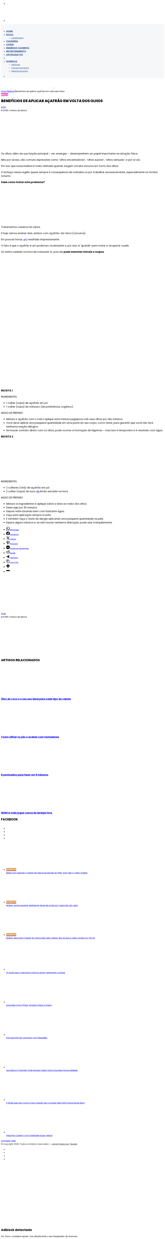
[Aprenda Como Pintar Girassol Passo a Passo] (31, 1002)
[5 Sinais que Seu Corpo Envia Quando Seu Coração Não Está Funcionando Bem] (31, 1099)
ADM (3, 107)
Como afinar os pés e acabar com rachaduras (30, 737)
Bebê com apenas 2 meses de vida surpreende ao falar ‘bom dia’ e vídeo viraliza (46, 872)
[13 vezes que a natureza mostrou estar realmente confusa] (31, 969)
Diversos (11, 61)
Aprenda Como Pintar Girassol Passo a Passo (29, 1005)
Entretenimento (16, 51)
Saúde (10, 44)
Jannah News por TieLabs (64, 1144)
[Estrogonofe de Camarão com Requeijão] (31, 1034)
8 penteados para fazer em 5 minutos (24, 775)
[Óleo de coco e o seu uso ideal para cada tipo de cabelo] (26, 693)
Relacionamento (19, 71)
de (38, 491)
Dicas (9, 34)
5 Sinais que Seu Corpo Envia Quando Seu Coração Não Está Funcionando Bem (45, 1102)
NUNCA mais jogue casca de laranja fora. (26, 813)
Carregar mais (8, 1140)
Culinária (12, 41)
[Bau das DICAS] (27, 15)
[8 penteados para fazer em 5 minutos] (26, 768)
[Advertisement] (82, 131)
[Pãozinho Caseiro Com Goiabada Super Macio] (31, 1132)
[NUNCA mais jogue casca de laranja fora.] (26, 806)
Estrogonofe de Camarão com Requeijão (26, 1037)
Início (3, 91)
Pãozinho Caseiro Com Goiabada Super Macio (29, 1135)
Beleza (10, 58)
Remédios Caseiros (17, 48)
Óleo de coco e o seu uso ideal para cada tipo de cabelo (36, 699)
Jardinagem (17, 37)
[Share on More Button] (8, 567)
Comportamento (20, 67)
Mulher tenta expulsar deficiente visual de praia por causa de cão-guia (42, 905)
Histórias (15, 64)
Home (9, 31)
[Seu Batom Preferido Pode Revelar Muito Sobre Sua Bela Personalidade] (31, 1067)
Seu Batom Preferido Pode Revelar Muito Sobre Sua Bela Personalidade (42, 1070)
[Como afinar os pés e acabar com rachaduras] (26, 731)
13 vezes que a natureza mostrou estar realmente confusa (35, 972)
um (25, 239)
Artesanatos (14, 54)
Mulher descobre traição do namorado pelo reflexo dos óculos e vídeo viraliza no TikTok (50, 938)
